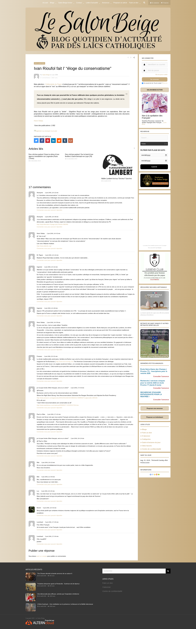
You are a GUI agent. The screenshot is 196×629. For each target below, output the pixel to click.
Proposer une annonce (155, 408)
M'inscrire (165, 83)
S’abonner (146, 436)
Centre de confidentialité (151, 449)
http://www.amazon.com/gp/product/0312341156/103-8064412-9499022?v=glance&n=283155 (67, 398)
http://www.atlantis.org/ (44, 246)
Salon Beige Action (65, 3)
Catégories (146, 439)
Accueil (45, 3)
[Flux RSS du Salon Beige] (157, 475)
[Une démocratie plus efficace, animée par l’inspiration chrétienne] (31, 601)
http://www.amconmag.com (64, 361)
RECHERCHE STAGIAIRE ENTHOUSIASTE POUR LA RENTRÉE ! (151, 394)
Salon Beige (46, 75)
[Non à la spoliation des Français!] (154, 112)
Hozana (159, 247)
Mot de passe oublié (161, 74)
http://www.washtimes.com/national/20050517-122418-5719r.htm (58, 405)
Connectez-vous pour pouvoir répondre (49, 210)
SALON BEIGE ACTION (155, 90)
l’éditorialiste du (53, 84)
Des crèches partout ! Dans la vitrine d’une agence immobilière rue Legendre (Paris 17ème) (44, 156)
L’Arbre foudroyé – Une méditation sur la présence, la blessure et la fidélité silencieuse (65, 604)
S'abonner (106, 587)
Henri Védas (38, 121)
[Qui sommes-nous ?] (150, 475)
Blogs (52, 3)
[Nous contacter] (152, 475)
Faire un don (147, 433)
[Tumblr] (64, 140)
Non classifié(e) (40, 63)
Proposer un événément (154, 417)
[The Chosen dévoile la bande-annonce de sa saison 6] (31, 580)
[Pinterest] (47, 140)
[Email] (70, 140)
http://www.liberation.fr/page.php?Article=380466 (52, 224)
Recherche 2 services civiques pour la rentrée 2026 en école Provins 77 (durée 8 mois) (152, 383)
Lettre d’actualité (92, 3)
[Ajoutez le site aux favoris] (154, 475)
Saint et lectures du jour (151, 442)
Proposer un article (120, 3)
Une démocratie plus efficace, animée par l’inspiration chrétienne (58, 594)
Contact (79, 3)
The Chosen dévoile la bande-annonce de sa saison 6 (54, 573)
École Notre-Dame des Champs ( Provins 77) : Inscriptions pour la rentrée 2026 (153, 371)
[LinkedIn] (53, 140)
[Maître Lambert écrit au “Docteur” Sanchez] (118, 175)
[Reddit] (59, 140)
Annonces (105, 3)
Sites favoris (147, 446)
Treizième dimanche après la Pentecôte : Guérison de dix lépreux (58, 584)
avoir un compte (41, 556)
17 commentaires (45, 77)
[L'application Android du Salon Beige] (159, 475)
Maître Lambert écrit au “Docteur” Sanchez (116, 178)
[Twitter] (36, 140)
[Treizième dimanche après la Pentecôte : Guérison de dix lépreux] (31, 590)
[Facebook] (42, 140)
